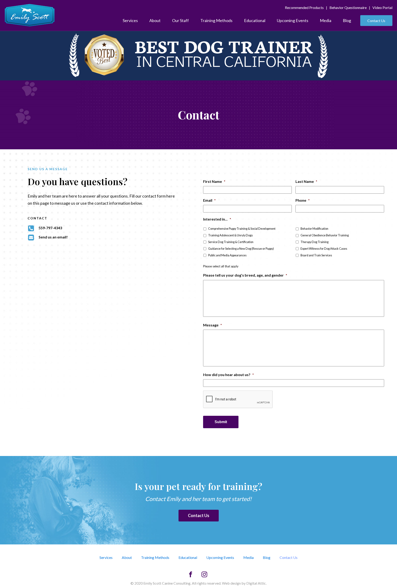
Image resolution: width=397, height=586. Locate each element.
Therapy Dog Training (315, 242)
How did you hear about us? (228, 374)
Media (325, 20)
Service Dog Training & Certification (230, 242)
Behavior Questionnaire (348, 7)
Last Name (306, 181)
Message (212, 325)
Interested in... (217, 219)
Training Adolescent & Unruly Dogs (230, 235)
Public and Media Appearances (227, 255)
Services (130, 20)
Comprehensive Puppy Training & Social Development (241, 228)
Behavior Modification (314, 228)
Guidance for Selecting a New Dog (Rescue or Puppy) (241, 248)
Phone (302, 200)
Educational (254, 20)
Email (209, 200)
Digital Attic (256, 583)
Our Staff (180, 20)
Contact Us (376, 20)
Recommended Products (304, 7)
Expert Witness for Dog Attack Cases (324, 248)
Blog (347, 20)
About (155, 20)
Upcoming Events (292, 20)
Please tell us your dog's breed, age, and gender (245, 275)
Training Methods (216, 20)
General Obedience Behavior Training (325, 235)
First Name (214, 181)
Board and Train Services (316, 255)
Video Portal (382, 7)
